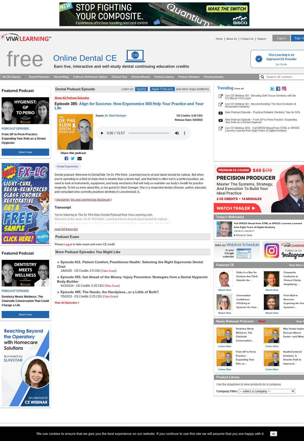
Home (219, 38)
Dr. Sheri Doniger (115, 115)
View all (239, 88)
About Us (231, 38)
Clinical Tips (119, 76)
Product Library (164, 76)
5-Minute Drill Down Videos (90, 76)
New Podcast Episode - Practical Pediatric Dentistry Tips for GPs (262, 112)
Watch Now (25, 152)
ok (273, 434)
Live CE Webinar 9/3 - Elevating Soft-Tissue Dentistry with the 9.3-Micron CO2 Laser (260, 97)
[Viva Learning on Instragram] (284, 89)
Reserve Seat (244, 235)
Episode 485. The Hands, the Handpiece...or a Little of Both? (110, 292)
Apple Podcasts (162, 89)
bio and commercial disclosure (90, 199)
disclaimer (62, 199)
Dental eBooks (141, 76)
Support (261, 38)
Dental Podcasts (39, 76)
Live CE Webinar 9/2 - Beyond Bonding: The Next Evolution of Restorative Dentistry (260, 105)
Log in (281, 38)
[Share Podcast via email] (79, 158)
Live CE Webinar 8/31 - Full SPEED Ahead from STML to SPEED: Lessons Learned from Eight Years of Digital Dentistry (262, 129)
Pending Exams (213, 76)
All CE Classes (11, 76)
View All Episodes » (67, 302)
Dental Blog (61, 76)
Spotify (141, 89)
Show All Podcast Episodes (72, 97)
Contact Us (247, 38)
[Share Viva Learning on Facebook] (278, 89)
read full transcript (66, 229)
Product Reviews (189, 76)
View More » (296, 265)
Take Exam (108, 270)
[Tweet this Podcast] (72, 158)
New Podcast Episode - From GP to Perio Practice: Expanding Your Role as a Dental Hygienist (261, 121)
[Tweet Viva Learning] (272, 89)
